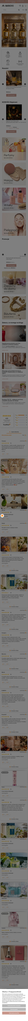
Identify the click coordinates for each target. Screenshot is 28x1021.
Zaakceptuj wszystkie (14, 1013)
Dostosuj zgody (14, 1009)
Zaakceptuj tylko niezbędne (14, 1005)
